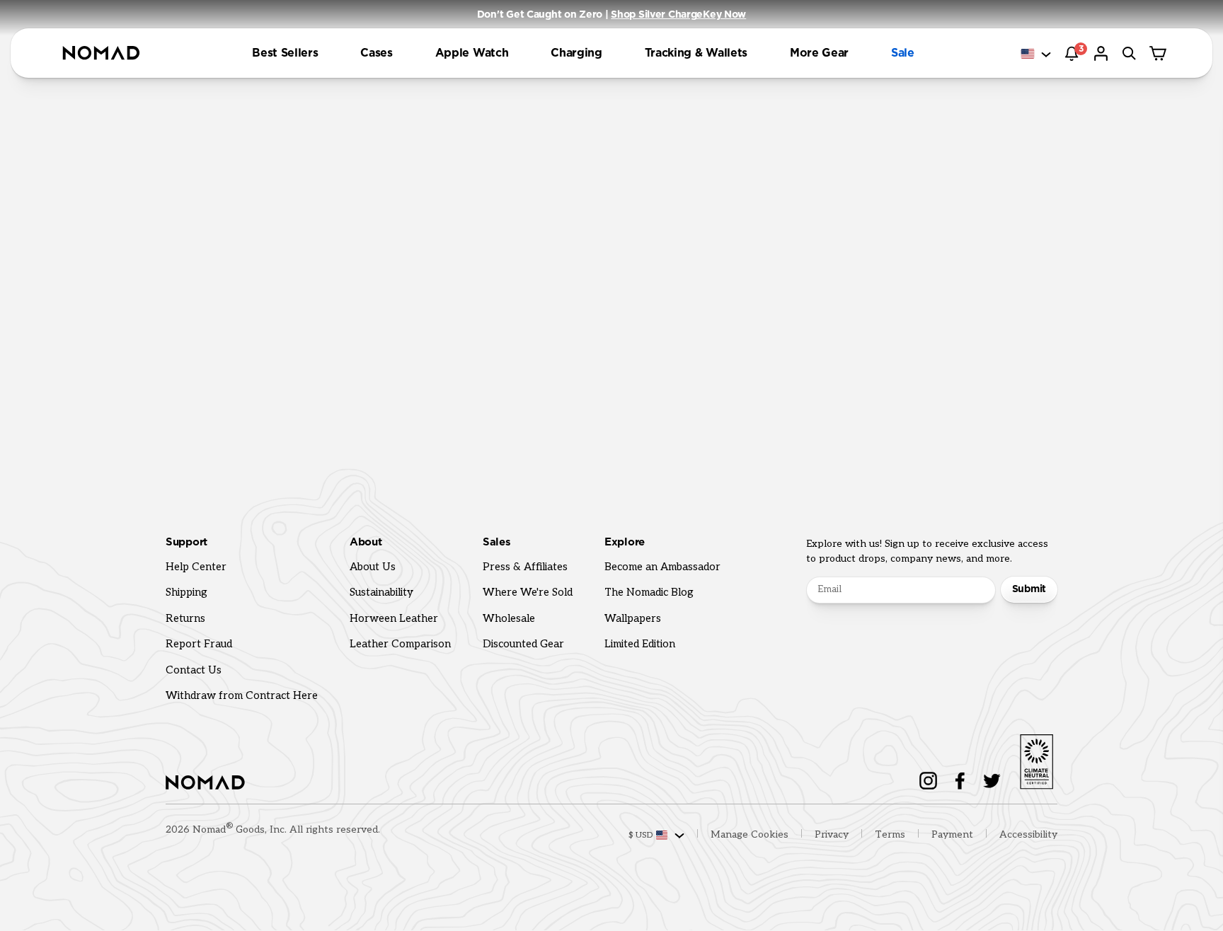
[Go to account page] (1102, 53)
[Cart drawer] (1159, 53)
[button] (285, 53)
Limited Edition (639, 643)
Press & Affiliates (525, 566)
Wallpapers (632, 618)
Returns (185, 618)
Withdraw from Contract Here (242, 695)
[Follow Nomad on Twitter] (992, 781)
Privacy (832, 834)
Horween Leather (394, 618)
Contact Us (194, 670)
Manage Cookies (749, 834)
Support (186, 542)
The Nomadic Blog (649, 592)
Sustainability (381, 592)
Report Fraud (199, 643)
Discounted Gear (523, 643)
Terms (890, 834)
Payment (952, 834)
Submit (1029, 589)
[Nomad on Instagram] (928, 781)
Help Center (196, 566)
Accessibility (1028, 834)
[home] (101, 53)
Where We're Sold (528, 592)
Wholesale (509, 618)
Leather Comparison (400, 643)
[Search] (1131, 53)
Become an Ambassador (662, 566)
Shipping (186, 592)
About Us (373, 566)
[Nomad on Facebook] (960, 781)
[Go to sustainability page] (1036, 759)
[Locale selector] (1037, 54)
